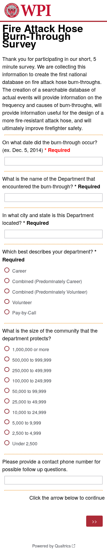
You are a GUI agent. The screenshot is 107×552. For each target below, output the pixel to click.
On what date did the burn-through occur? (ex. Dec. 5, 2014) (49, 146)
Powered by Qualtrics (51, 546)
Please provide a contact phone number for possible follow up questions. (51, 465)
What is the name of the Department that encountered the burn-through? (51, 182)
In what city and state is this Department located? (48, 218)
